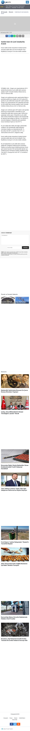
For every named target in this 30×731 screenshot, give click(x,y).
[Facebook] (7, 36)
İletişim (15, 718)
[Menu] (27, 2)
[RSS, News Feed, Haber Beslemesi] (18, 724)
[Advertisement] (15, 70)
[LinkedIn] (12, 36)
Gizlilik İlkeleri (22, 718)
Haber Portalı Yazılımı (8, 728)
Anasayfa (6, 718)
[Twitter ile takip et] (15, 724)
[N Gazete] (6, 2)
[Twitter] (9, 36)
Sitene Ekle (14, 719)
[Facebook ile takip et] (11, 724)
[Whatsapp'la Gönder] (14, 36)
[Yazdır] (20, 36)
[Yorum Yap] (23, 36)
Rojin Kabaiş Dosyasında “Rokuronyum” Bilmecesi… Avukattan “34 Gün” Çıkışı (15, 6)
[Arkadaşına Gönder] (17, 36)
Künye (11, 718)
